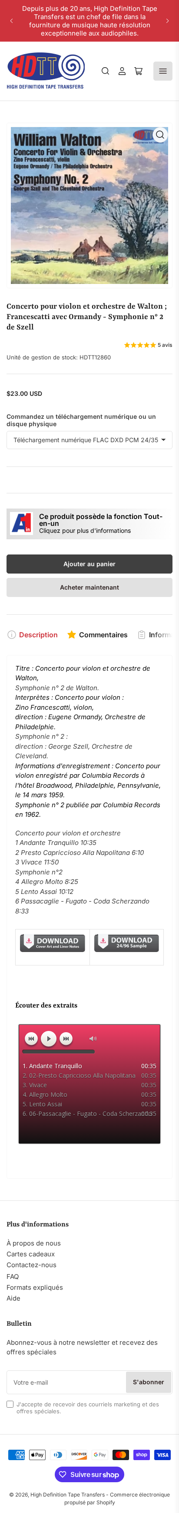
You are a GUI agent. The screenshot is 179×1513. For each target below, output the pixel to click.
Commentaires (103, 634)
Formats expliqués (35, 1287)
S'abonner (148, 1382)
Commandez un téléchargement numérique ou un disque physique (81, 420)
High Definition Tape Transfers (67, 1494)
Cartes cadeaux (31, 1254)
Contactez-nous (31, 1265)
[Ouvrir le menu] (162, 71)
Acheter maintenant (89, 587)
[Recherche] (105, 71)
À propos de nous (34, 1243)
